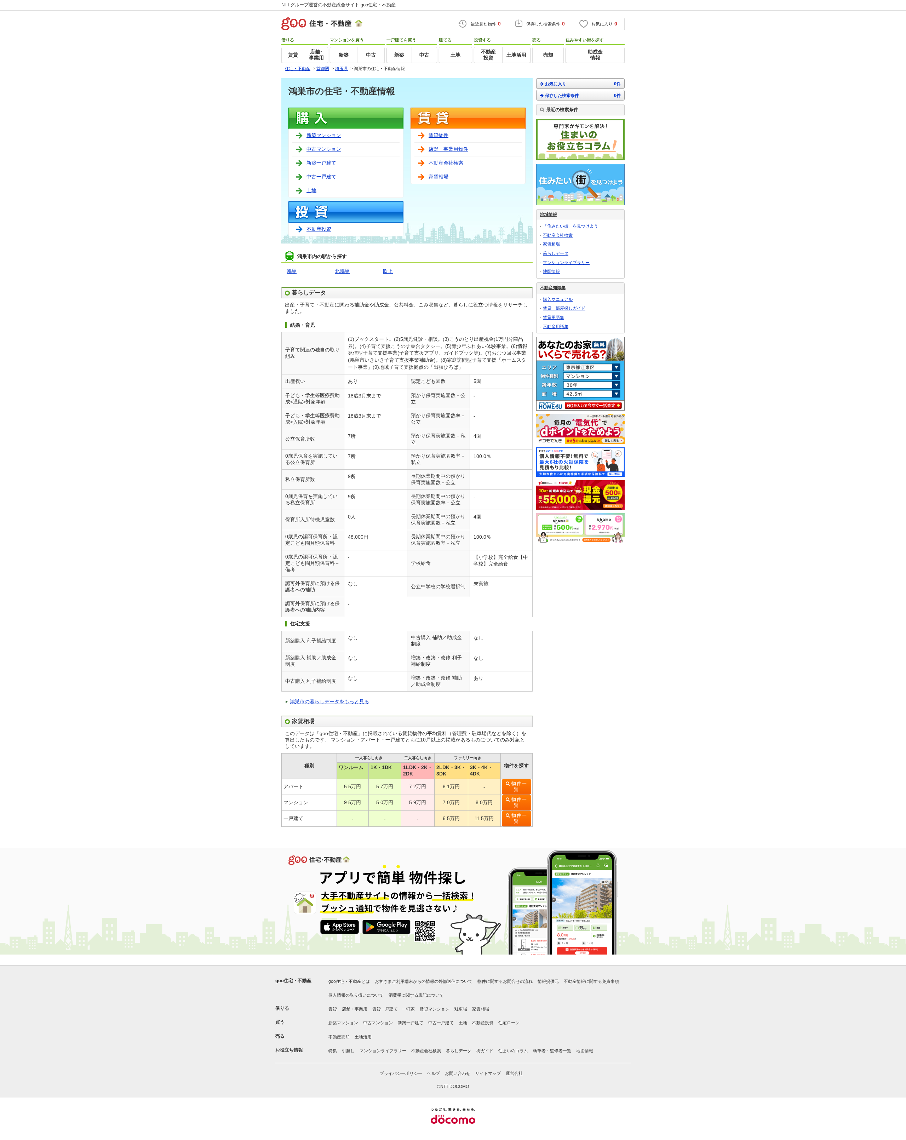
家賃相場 (438, 176)
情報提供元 (548, 981)
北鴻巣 (342, 271)
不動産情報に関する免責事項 (591, 981)
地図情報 (551, 271)
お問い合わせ (457, 1073)
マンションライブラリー (566, 262)
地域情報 (548, 214)
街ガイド (484, 1050)
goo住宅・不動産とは (349, 981)
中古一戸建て (321, 176)
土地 (311, 190)
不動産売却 (339, 1037)
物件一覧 (519, 786)
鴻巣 (292, 271)
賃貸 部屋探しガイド (564, 308)
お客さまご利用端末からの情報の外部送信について (423, 981)
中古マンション (323, 149)
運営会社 (514, 1073)
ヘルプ (433, 1073)
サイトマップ (488, 1073)
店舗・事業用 (354, 1009)
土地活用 (363, 1037)
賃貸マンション (434, 1009)
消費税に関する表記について (416, 995)
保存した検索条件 (583, 95)
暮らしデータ (555, 253)
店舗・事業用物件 (448, 149)
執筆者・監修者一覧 (552, 1050)
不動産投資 (318, 229)
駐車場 (460, 1009)
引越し (348, 1050)
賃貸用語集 (553, 317)
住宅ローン (509, 1022)
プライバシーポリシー (401, 1073)
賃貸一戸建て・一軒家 (393, 1009)
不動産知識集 (553, 287)
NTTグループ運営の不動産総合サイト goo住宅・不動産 (338, 4)
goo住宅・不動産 (293, 980)
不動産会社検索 (446, 163)
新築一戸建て (321, 163)
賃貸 (332, 1009)
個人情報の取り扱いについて (356, 995)
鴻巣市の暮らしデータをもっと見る (329, 701)
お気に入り (583, 83)
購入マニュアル (558, 299)
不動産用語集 (555, 326)
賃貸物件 (438, 135)
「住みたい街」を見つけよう (570, 226)
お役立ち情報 (289, 1050)
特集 (332, 1050)
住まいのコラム (513, 1050)
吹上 (388, 271)
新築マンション (323, 135)
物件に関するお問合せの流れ (505, 981)
